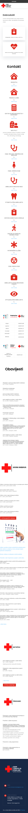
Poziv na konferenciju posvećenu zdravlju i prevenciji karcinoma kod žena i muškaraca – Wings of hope (14, 406)
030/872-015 (21, 331)
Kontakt (14, 1)
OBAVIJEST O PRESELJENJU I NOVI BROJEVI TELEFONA (14, 419)
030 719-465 (14, 303)
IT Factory (22, 810)
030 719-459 (14, 174)
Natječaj (11, 400)
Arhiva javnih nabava (8, 518)
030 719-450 (14, 140)
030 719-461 (14, 238)
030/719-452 (14, 101)
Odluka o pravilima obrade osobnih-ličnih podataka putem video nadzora (12, 562)
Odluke (15, 430)
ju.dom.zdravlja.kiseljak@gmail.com (15, 787)
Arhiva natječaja (9, 685)
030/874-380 (21, 323)
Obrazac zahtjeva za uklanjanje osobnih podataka (11, 554)
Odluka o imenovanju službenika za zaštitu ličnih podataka (13, 598)
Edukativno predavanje (8, 388)
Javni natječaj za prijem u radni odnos (12, 399)
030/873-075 (21, 326)
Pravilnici (16, 594)
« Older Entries (3, 624)
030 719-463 (14, 270)
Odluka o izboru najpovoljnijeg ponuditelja (9, 495)
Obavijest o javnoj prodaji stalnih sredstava (14, 383)
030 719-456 (14, 190)
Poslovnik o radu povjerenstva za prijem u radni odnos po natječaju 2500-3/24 (12, 609)
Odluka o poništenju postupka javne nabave (9, 500)
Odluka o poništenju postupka (6, 506)
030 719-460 (14, 206)
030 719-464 (14, 287)
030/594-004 (21, 337)
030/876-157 (21, 333)
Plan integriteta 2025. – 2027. (6, 580)
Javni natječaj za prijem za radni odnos (12, 675)
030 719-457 (14, 221)
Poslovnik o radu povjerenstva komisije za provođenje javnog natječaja (13, 716)
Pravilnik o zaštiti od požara (10, 720)
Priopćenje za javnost (8, 412)
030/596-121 (21, 328)
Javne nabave (12, 395)
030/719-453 (14, 118)
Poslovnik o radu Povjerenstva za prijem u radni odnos (12, 557)
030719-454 (14, 159)
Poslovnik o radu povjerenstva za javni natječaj (10, 603)
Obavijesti (11, 384)
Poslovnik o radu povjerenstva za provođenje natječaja (12, 593)
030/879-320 (19, 354)
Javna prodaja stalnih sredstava (11, 394)
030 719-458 (14, 254)
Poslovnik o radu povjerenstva (10, 742)
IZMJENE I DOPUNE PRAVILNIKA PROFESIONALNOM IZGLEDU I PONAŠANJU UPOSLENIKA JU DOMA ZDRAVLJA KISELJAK (14, 725)
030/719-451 (14, 85)
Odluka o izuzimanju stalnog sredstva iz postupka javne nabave (14, 484)
